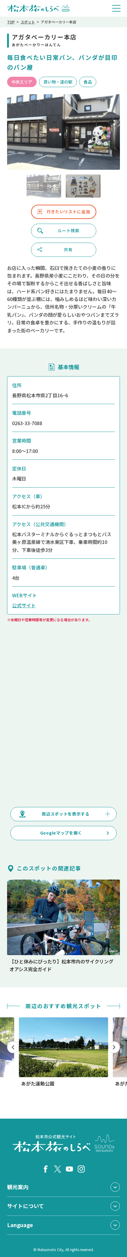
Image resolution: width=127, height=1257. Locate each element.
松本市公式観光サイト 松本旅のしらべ (38, 8)
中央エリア (22, 82)
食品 (88, 82)
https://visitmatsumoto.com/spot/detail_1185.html (63, 1052)
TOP (11, 21)
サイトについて (25, 1206)
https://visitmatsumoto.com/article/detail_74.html (63, 926)
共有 (68, 249)
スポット (28, 21)
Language (20, 1225)
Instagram (81, 1169)
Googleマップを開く (61, 833)
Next (114, 1047)
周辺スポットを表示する (65, 814)
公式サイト (24, 605)
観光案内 (17, 1187)
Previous (13, 1047)
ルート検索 (68, 230)
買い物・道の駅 (57, 82)
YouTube (69, 1169)
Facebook (45, 1169)
